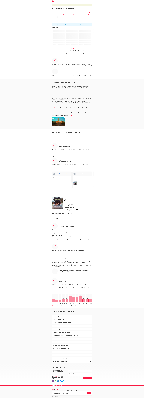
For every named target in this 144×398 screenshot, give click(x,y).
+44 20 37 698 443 (87, 391)
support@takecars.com (86, 389)
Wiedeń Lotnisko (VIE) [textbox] (57, 14)
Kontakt (77, 1)
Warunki (74, 1)
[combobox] (58, 14)
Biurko (76, 390)
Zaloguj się (89, 1)
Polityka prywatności (69, 390)
